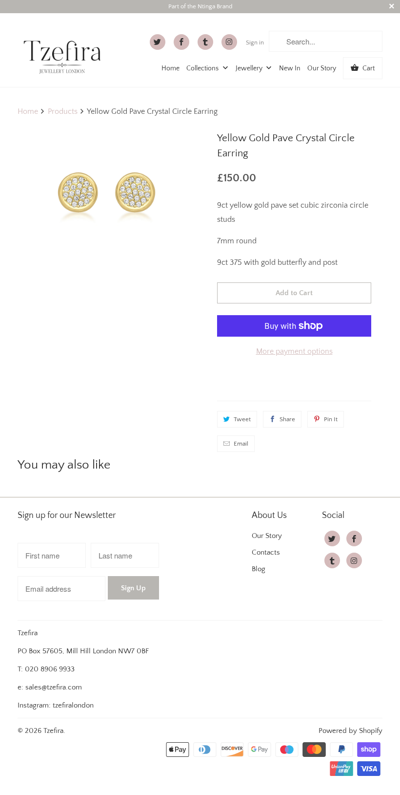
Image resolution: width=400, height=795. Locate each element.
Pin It (331, 419)
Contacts (266, 552)
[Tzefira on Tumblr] (205, 42)
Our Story (321, 68)
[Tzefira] (64, 48)
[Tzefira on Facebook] (181, 42)
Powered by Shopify (350, 731)
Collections (203, 68)
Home (170, 68)
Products (63, 111)
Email (241, 443)
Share (287, 419)
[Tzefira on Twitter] (157, 42)
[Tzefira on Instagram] (229, 42)
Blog (258, 569)
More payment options (294, 351)
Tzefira (53, 731)
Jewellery (250, 68)
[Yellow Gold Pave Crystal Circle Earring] (106, 192)
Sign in (255, 42)
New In (289, 68)
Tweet (242, 419)
